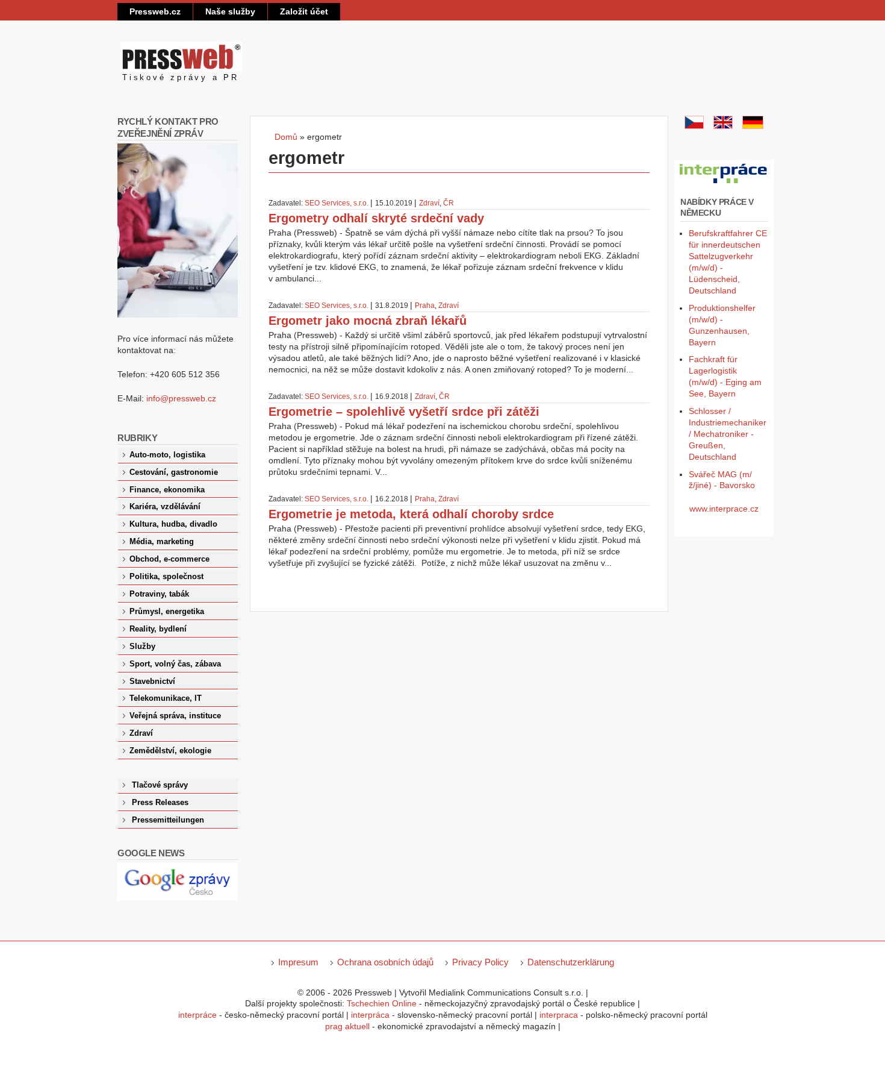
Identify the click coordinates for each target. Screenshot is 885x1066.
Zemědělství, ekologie (170, 751)
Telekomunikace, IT (165, 698)
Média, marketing (161, 542)
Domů (286, 137)
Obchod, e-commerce (169, 559)
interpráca (370, 1015)
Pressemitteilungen (168, 820)
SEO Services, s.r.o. (336, 203)
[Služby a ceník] (694, 126)
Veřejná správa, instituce (175, 716)
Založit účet (304, 11)
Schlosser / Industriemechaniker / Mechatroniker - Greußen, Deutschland (727, 434)
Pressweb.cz (155, 11)
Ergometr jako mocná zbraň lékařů (368, 320)
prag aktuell (347, 1026)
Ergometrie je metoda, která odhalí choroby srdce (411, 514)
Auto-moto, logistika (167, 455)
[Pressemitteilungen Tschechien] (752, 126)
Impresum (298, 962)
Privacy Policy (480, 962)
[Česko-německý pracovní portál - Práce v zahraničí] (723, 184)
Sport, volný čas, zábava (175, 664)
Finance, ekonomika (167, 490)
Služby (142, 646)
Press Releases (160, 802)
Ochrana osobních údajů (385, 962)
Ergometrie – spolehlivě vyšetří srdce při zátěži (404, 411)
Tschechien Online (382, 1003)
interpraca (558, 1015)
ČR (448, 203)
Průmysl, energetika (166, 611)
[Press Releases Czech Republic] (723, 126)
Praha (425, 305)
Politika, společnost (166, 576)
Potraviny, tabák (159, 594)
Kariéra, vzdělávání (164, 507)
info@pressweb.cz (181, 398)
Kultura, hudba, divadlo (173, 524)
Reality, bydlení (158, 629)
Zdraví (429, 203)
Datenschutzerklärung (570, 962)
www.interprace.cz (724, 508)
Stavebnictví (152, 681)
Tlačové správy (160, 785)
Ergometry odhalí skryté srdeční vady (376, 218)
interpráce (197, 1015)
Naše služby (230, 11)
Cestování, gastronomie (173, 472)
